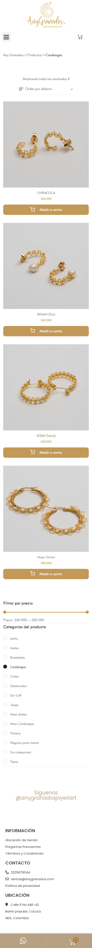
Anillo (14, 638)
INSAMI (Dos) (46, 314)
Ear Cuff (15, 695)
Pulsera (15, 733)
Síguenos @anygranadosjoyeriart (46, 795)
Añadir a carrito (50, 209)
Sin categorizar (20, 751)
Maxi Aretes (18, 714)
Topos (14, 761)
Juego (14, 704)
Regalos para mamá (24, 742)
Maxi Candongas (22, 723)
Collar (14, 676)
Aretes (14, 647)
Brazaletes (17, 657)
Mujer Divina (46, 556)
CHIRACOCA (46, 192)
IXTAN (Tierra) (46, 435)
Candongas (18, 666)
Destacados (18, 685)
